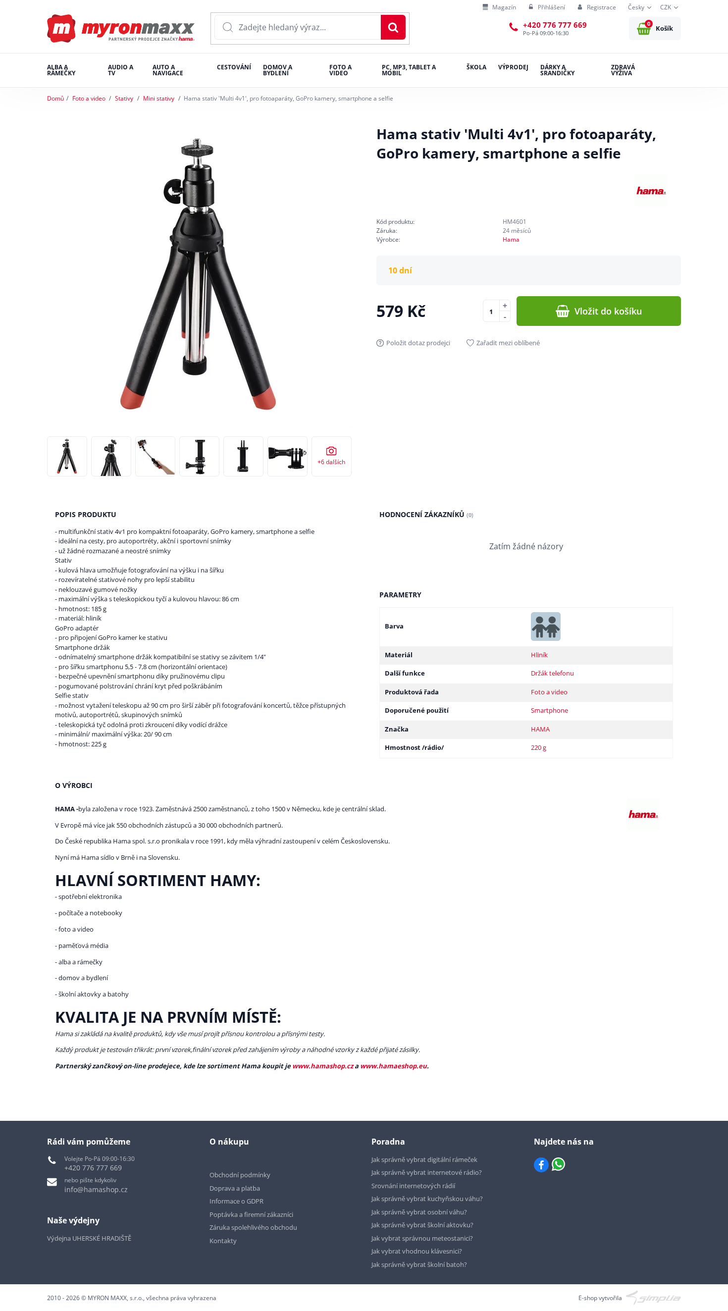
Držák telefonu (552, 673)
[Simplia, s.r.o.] (653, 1297)
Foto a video (88, 98)
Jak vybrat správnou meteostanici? (422, 1238)
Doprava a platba (234, 1188)
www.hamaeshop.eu (393, 1065)
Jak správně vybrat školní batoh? (419, 1264)
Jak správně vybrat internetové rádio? (426, 1172)
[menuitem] (499, 7)
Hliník (539, 654)
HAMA (540, 729)
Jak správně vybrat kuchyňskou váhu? (427, 1198)
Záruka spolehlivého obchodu (253, 1227)
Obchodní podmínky (239, 1174)
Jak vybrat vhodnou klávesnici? (416, 1251)
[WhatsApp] (558, 1164)
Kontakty (223, 1240)
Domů (55, 98)
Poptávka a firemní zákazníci (251, 1214)
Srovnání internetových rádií (413, 1185)
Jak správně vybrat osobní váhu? (419, 1211)
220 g (538, 747)
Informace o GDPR (236, 1201)
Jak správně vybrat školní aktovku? (422, 1224)
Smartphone (549, 710)
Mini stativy (158, 98)
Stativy (124, 98)
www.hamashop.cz (322, 1065)
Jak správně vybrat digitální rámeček (424, 1159)
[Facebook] (541, 1164)
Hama (511, 239)
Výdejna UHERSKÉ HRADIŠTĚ (89, 1238)
